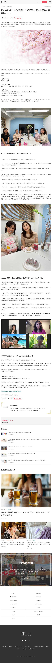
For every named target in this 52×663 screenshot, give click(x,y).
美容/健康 (38, 600)
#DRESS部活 (5, 422)
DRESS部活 (9, 6)
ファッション (38, 596)
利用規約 (10, 646)
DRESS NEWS (29, 548)
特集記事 (13, 593)
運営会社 (47, 646)
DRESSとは (24, 648)
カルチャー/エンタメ (38, 611)
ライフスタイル (10, 540)
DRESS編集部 (14, 405)
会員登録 (44, 2)
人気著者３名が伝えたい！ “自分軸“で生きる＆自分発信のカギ (19, 432)
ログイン (38, 2)
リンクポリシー (28, 646)
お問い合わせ (31, 648)
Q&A (19, 648)
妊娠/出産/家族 (38, 604)
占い (13, 614)
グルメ (38, 607)
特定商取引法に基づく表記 (38, 646)
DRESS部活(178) (47, 6)
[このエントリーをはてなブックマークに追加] (8, 18)
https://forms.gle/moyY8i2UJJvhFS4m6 (11, 391)
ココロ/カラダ (13, 607)
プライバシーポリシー (18, 646)
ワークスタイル (13, 604)
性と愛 (9, 509)
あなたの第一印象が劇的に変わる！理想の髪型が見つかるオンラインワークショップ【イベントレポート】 (27, 460)
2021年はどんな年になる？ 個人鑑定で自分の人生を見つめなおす (20, 446)
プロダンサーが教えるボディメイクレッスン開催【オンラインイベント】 (21, 453)
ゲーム (13, 618)
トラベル (13, 611)
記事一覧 (4, 646)
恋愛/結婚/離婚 (13, 600)
